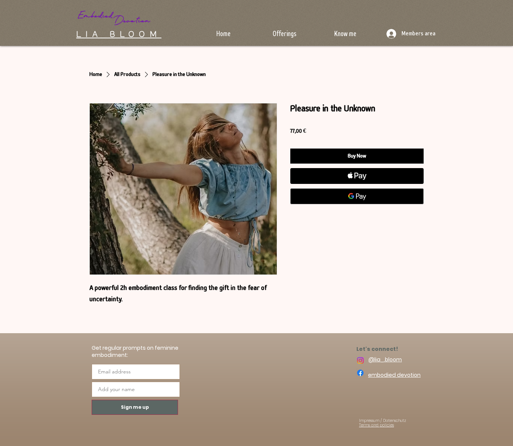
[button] (284, 32)
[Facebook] (360, 373)
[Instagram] (360, 360)
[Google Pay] (357, 196)
